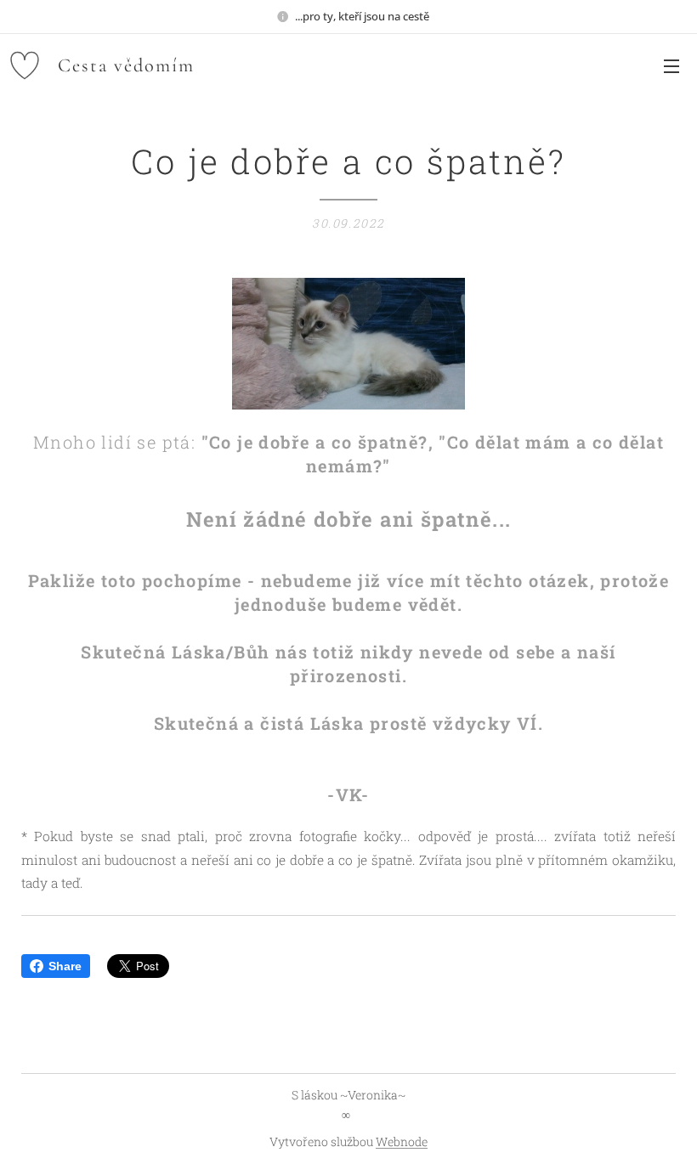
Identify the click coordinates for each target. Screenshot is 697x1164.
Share (65, 966)
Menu (671, 65)
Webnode (402, 1141)
